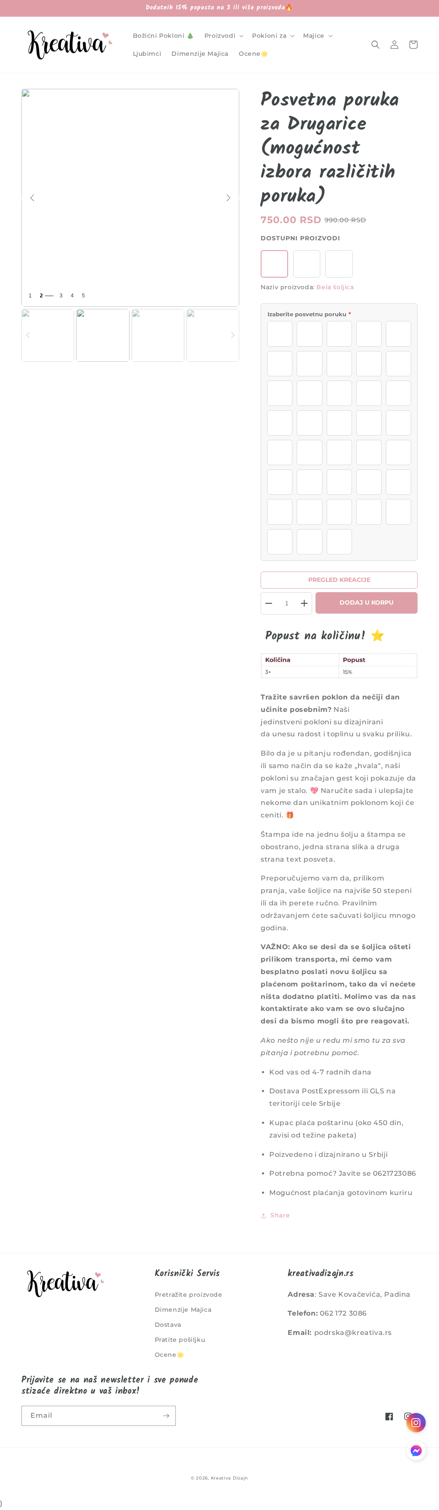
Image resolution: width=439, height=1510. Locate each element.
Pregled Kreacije (339, 580)
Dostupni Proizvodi (300, 238)
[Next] (228, 198)
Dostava (168, 1324)
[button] (223, 36)
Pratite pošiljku (180, 1340)
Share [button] (280, 1215)
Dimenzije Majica (183, 1309)
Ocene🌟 (169, 1355)
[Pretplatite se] (165, 1416)
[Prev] (32, 198)
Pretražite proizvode (189, 1294)
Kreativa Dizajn (230, 1478)
